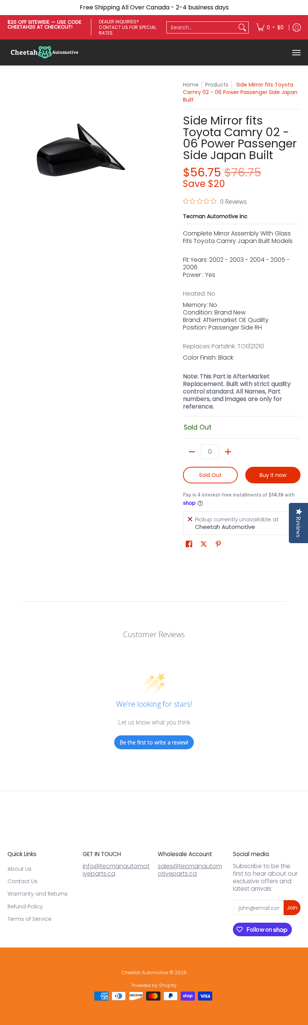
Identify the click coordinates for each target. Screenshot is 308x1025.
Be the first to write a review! (154, 742)
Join (292, 907)
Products (216, 84)
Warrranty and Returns (38, 893)
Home (191, 84)
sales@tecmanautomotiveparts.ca (190, 870)
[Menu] (295, 52)
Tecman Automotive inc (215, 216)
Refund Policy (25, 906)
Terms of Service (29, 919)
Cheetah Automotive (145, 972)
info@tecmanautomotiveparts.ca (116, 870)
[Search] (242, 27)
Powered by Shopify (154, 985)
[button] (189, 544)
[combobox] (201, 27)
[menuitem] (270, 27)
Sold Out (210, 475)
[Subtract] (192, 452)
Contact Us (23, 881)
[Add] (228, 452)
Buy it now (273, 475)
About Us (20, 869)
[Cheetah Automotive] (45, 52)
